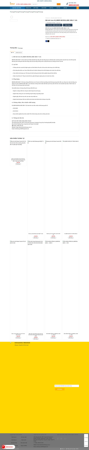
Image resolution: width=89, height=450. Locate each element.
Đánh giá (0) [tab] (19, 52)
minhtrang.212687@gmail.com (42, 446)
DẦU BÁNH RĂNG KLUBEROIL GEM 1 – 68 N (71, 334)
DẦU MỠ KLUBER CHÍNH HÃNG (57, 36)
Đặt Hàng (67, 25)
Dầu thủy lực (14, 437)
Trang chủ (28, 7)
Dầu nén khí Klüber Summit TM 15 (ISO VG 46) (18, 334)
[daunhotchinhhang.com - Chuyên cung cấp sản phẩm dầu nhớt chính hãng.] (12, 4)
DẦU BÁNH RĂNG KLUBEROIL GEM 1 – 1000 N (53, 334)
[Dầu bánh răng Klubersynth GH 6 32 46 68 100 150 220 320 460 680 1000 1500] (36, 286)
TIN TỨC (58, 7)
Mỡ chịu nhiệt (23, 437)
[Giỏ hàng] (77, 8)
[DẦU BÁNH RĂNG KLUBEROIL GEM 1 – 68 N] (71, 286)
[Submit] (58, 4)
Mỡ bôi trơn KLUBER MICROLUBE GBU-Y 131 (54, 38)
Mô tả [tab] (12, 52)
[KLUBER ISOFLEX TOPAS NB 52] (71, 186)
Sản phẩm (44, 7)
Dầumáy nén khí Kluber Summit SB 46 (53, 234)
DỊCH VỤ (51, 7)
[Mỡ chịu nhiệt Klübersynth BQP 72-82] (36, 186)
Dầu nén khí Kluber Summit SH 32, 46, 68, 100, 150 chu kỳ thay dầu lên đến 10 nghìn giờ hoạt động (18, 160)
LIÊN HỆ (65, 7)
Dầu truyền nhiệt (24, 442)
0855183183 (74, 5)
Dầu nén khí (23, 439)
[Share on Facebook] (46, 41)
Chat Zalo (86, 441)
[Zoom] (11, 17)
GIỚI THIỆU (35, 7)
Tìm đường (86, 437)
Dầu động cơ (14, 439)
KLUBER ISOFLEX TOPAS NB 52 (70, 233)
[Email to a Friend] (48, 41)
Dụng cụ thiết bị (24, 445)
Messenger (86, 445)
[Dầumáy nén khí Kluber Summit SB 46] (53, 186)
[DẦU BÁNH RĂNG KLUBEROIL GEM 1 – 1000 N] (53, 286)
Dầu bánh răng (14, 442)
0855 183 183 (40, 442)
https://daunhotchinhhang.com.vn (43, 444)
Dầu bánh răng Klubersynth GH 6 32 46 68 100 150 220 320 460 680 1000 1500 (35, 334)
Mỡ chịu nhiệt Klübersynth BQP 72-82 (36, 233)
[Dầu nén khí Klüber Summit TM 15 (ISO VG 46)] (18, 286)
